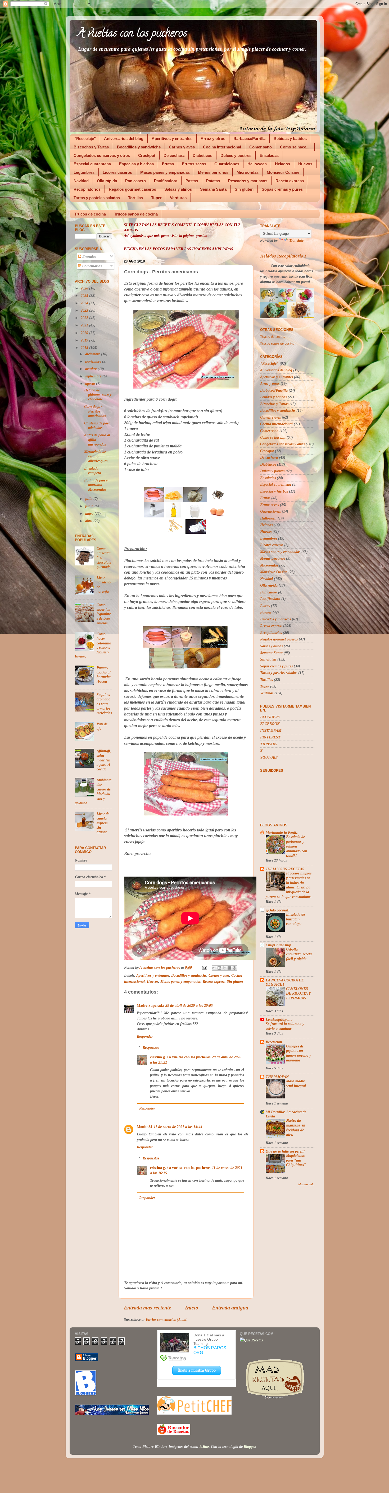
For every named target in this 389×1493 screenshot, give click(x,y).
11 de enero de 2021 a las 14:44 (178, 1127)
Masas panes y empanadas (165, 172)
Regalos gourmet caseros (132, 189)
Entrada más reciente (147, 1308)
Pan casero (135, 181)
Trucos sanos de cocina (136, 214)
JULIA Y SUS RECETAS (285, 869)
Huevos (305, 164)
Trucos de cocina (90, 214)
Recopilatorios (87, 189)
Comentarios (91, 266)
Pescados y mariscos (247, 181)
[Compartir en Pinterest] (234, 968)
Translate (296, 240)
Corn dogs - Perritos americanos (95, 411)
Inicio (191, 1308)
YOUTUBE (269, 757)
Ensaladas (269, 155)
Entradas (88, 256)
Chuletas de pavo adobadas (97, 425)
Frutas (168, 164)
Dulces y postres (235, 155)
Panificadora (165, 181)
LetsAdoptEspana (279, 1019)
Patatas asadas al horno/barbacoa (104, 675)
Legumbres (84, 172)
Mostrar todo (306, 1184)
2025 (85, 295)
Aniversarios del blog (123, 138)
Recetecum (274, 1042)
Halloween (257, 164)
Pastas (192, 181)
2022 (85, 318)
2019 (85, 340)
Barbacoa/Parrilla (249, 138)
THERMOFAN (277, 1077)
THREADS (268, 744)
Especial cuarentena (92, 164)
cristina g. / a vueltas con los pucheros (180, 1057)
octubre (91, 369)
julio (89, 499)
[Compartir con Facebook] (229, 968)
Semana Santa (213, 189)
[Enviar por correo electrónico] (214, 968)
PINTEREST (270, 737)
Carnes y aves (182, 147)
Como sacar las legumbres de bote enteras (104, 614)
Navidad (81, 181)
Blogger (249, 1446)
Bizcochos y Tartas (91, 147)
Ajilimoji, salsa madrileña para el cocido (104, 760)
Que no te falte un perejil (285, 1151)
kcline (204, 1446)
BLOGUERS (270, 717)
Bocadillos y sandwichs (139, 147)
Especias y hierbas (136, 164)
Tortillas (135, 197)
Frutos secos (194, 164)
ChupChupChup (278, 945)
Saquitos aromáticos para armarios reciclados (104, 703)
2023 (85, 310)
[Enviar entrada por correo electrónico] (204, 967)
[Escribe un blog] (219, 968)
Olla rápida (107, 181)
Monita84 (144, 1127)
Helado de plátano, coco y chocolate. (97, 394)
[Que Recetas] (251, 1340)
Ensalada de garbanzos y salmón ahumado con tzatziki (296, 846)
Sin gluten (244, 189)
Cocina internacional (222, 147)
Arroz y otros (213, 138)
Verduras (178, 197)
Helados (282, 164)
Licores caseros (117, 172)
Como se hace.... (295, 147)
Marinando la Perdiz (281, 832)
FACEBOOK (269, 724)
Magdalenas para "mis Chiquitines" (296, 1160)
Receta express (289, 181)
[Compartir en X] (224, 968)
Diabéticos (202, 155)
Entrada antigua (230, 1308)
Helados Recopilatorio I (283, 256)
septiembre (93, 376)
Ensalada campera (92, 470)
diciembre (93, 354)
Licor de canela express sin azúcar (103, 823)
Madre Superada (150, 1005)
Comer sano (260, 147)
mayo (89, 513)
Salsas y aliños (178, 189)
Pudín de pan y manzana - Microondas (96, 485)
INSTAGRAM (270, 730)
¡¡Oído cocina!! (278, 910)
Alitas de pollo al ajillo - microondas (97, 439)
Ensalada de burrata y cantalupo (295, 919)
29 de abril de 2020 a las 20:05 (189, 1005)
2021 (85, 325)
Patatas (213, 181)
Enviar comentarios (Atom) (167, 1319)
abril (89, 521)
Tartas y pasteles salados (97, 197)
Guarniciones (226, 164)
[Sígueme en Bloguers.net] (85, 1394)
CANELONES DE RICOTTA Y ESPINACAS (298, 993)
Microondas (248, 172)
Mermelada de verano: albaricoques (95, 456)
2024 (85, 303)
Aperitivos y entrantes (172, 138)
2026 (85, 288)
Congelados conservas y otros (102, 155)
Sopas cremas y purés (282, 189)
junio (89, 506)
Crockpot (146, 155)
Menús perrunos (213, 172)
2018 (85, 347)
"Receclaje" (85, 138)
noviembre (93, 361)
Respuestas (151, 1047)
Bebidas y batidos (290, 138)
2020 (85, 333)
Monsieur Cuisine (283, 172)
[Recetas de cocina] (173, 1433)
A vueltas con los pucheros (132, 34)
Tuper (156, 197)
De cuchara (174, 155)
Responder (145, 1036)
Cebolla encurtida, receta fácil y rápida (299, 954)
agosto (90, 383)
